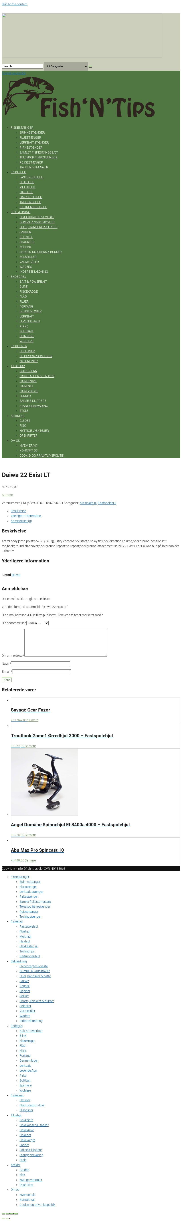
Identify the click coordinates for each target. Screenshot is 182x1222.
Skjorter (27, 242)
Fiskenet (27, 386)
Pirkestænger (31, 147)
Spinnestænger (32, 132)
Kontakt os (29, 450)
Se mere (7, 495)
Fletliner (27, 351)
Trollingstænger (34, 167)
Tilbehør (18, 366)
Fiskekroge (29, 291)
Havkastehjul (31, 197)
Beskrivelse (18, 511)
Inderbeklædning (34, 271)
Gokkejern (28, 371)
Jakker (25, 232)
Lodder (25, 396)
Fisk (23, 425)
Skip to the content (15, 4)
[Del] (8, 1213)
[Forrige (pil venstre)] (3, 1218)
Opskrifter (29, 435)
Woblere (27, 341)
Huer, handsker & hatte (38, 227)
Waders (26, 266)
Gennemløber (31, 311)
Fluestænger (30, 137)
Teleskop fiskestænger (38, 157)
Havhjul (26, 192)
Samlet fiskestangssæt (39, 152)
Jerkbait (27, 316)
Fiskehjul (18, 172)
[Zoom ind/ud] (16, 1213)
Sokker (25, 246)
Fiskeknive (28, 381)
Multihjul (28, 187)
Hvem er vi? (29, 445)
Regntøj (26, 237)
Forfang (26, 306)
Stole (24, 410)
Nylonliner (29, 361)
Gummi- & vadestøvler (37, 222)
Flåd (23, 296)
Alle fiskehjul (88, 503)
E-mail (7, 671)
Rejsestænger (31, 162)
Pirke (24, 326)
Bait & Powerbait (33, 281)
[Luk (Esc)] (3, 1213)
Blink (24, 286)
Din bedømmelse (14, 623)
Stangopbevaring (34, 406)
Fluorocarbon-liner (36, 356)
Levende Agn (30, 321)
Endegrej (18, 276)
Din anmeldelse (13, 655)
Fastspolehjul (31, 177)
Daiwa (16, 575)
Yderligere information (26, 516)
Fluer (24, 301)
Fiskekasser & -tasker (37, 376)
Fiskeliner (19, 346)
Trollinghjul (30, 202)
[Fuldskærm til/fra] (12, 1213)
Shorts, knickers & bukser (41, 252)
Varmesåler (29, 262)
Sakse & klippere (33, 400)
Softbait (27, 331)
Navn (6, 663)
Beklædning (20, 212)
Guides (25, 420)
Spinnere (27, 336)
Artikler (17, 416)
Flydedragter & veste (37, 217)
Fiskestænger (22, 127)
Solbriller (28, 256)
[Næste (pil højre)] (8, 1218)
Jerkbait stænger (34, 142)
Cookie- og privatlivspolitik (42, 455)
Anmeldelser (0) (21, 521)
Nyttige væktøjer (34, 430)
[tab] (95, 511)
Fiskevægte (29, 391)
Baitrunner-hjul (33, 207)
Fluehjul (27, 182)
